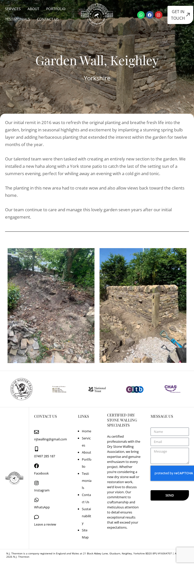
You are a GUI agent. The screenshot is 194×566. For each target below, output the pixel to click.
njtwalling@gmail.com (50, 439)
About (33, 8)
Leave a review (45, 524)
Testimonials (17, 19)
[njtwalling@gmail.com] (36, 432)
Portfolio (55, 8)
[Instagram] (158, 15)
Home (86, 431)
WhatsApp (42, 507)
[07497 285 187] (36, 448)
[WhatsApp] (36, 500)
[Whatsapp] (141, 15)
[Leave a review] (36, 517)
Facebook (41, 473)
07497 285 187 (44, 456)
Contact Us (48, 19)
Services (13, 8)
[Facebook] (150, 15)
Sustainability (86, 516)
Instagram (42, 490)
